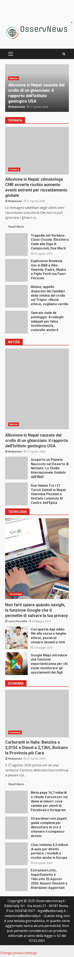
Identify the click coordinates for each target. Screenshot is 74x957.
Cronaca (14, 169)
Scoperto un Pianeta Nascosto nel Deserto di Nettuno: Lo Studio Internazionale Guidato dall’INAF (16, 468)
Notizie (13, 78)
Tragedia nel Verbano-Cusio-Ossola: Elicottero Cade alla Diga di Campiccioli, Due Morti (16, 244)
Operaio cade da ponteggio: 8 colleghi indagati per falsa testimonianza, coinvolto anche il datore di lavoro (16, 322)
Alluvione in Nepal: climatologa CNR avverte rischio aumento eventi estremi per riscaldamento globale (37, 150)
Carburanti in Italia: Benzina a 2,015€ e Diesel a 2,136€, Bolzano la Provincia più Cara (37, 713)
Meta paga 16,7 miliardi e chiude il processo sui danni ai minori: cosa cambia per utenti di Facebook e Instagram (16, 802)
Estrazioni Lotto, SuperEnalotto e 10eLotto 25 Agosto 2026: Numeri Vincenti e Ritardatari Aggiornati (16, 879)
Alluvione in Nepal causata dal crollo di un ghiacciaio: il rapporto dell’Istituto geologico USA (37, 388)
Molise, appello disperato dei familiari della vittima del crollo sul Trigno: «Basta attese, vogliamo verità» (16, 296)
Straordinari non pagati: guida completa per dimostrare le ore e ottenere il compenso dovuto (16, 828)
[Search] (63, 54)
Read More (16, 227)
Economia (15, 732)
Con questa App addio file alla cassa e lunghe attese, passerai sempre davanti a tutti (16, 637)
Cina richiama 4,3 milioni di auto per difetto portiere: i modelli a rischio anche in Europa (16, 853)
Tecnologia (15, 594)
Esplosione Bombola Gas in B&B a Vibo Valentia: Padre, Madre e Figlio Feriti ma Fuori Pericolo (16, 270)
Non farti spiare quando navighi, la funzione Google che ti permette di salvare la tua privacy (37, 558)
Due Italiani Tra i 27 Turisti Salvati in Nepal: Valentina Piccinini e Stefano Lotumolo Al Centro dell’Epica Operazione (16, 494)
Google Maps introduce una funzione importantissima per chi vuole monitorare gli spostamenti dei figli (16, 663)
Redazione (18, 107)
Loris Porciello (17, 621)
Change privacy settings (18, 953)
